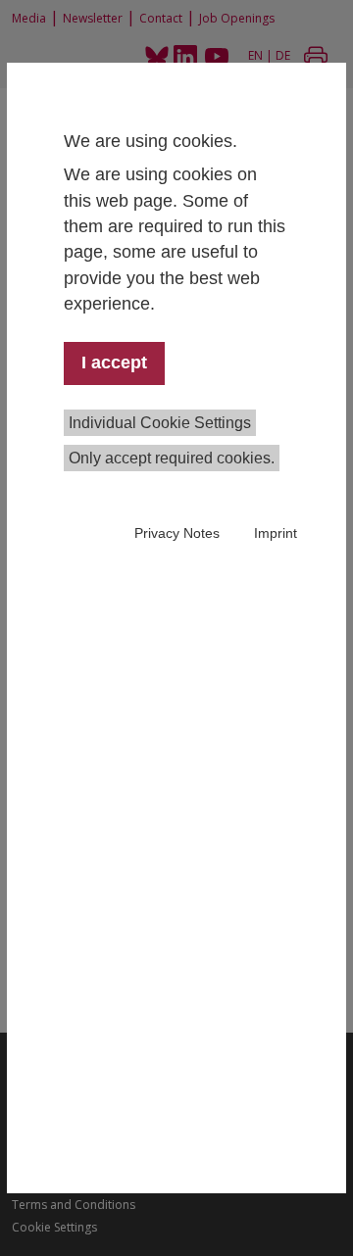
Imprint (275, 533)
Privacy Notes (177, 533)
